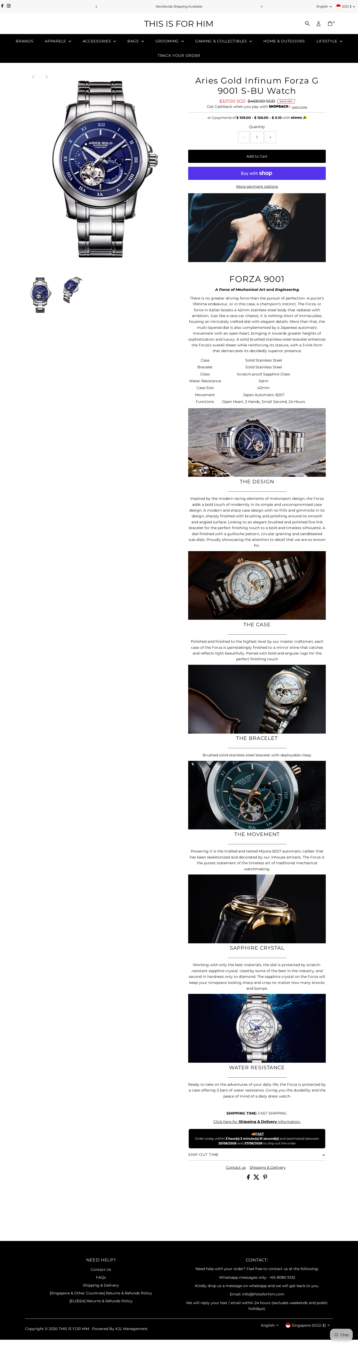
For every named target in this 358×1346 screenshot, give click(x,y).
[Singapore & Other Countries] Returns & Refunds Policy (101, 1293)
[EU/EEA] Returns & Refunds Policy (101, 1301)
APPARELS (56, 41)
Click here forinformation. (257, 1121)
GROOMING (167, 41)
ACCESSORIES (97, 41)
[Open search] (307, 23)
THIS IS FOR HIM (179, 24)
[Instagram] (9, 6)
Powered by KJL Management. (120, 1328)
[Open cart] (330, 23)
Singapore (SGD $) (309, 1325)
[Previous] (96, 7)
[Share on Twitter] (257, 1178)
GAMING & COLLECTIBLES (221, 41)
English (322, 6)
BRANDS (24, 41)
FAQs (101, 1277)
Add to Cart (257, 156)
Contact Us (101, 1269)
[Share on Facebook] (249, 1178)
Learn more (299, 107)
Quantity (257, 126)
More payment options (257, 186)
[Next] (262, 7)
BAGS (133, 41)
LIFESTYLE (328, 41)
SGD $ (346, 6)
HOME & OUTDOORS (284, 41)
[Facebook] (2, 6)
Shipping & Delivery (267, 1167)
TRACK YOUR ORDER (179, 55)
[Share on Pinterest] (265, 1178)
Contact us (236, 1167)
